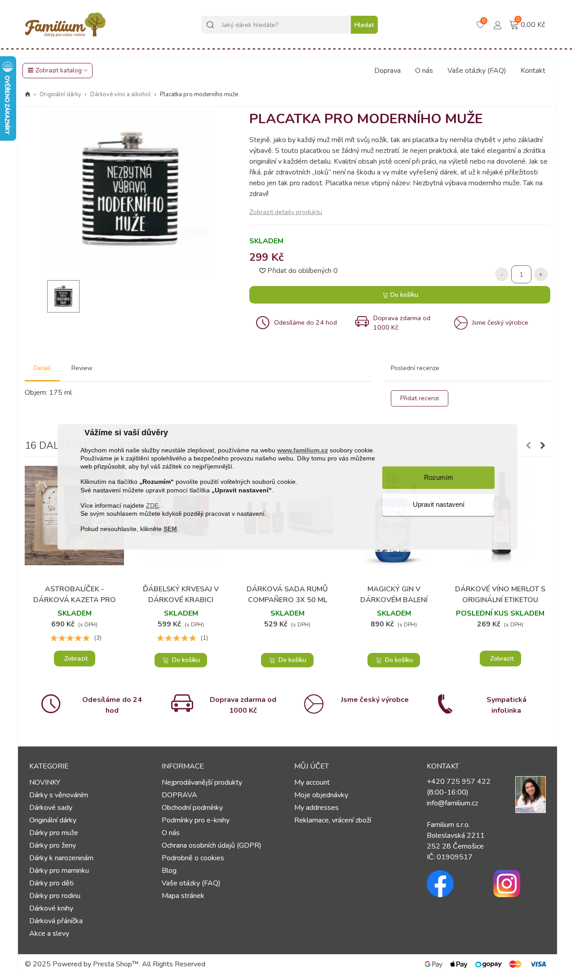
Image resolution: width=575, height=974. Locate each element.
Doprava (387, 71)
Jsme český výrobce (375, 700)
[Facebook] (453, 883)
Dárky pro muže (53, 833)
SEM (170, 529)
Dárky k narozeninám (61, 858)
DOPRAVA (179, 795)
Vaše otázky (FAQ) (476, 71)
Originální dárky (52, 820)
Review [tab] (82, 368)
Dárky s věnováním (58, 795)
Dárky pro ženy (52, 845)
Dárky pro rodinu (54, 896)
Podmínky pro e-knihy (196, 820)
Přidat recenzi (419, 398)
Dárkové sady (50, 808)
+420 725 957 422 (459, 781)
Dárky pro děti (51, 883)
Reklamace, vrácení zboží (332, 820)
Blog (169, 871)
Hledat (364, 25)
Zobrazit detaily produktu (285, 211)
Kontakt (533, 71)
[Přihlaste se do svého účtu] (497, 24)
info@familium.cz (452, 803)
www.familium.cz (302, 450)
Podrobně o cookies (193, 858)
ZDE (152, 505)
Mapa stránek (183, 896)
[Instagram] (519, 883)
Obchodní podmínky (192, 808)
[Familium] (65, 24)
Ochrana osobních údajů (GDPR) (211, 845)
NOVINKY (44, 782)
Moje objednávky (321, 795)
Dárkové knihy (51, 908)
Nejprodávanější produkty (202, 782)
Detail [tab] (42, 368)
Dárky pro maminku (59, 871)
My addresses (316, 808)
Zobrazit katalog (58, 70)
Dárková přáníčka (56, 921)
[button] (528, 445)
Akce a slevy (49, 933)
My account (312, 782)
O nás (424, 71)
